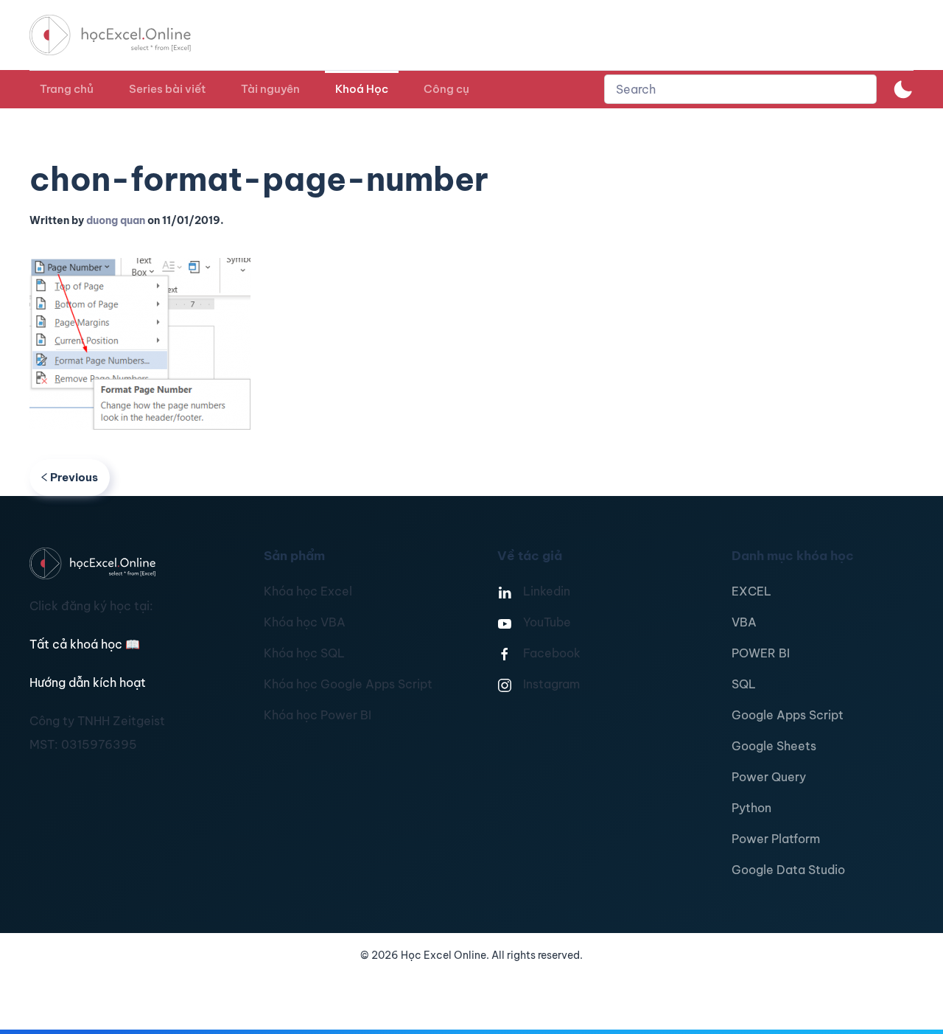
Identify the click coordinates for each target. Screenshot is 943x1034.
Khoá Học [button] (361, 89)
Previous (74, 477)
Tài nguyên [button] (270, 89)
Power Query (769, 776)
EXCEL (751, 591)
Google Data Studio (788, 869)
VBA (744, 622)
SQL (744, 684)
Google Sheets (774, 745)
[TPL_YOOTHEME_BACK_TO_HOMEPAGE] (123, 35)
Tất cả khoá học (84, 644)
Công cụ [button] (446, 89)
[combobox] (740, 89)
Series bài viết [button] (167, 89)
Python (751, 807)
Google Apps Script (788, 715)
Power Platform (776, 838)
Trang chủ (67, 89)
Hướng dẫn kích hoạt (87, 682)
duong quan (115, 220)
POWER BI (761, 653)
